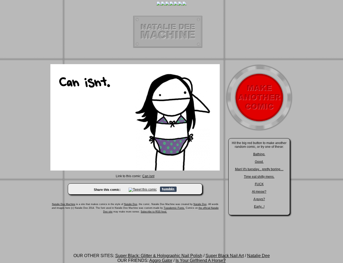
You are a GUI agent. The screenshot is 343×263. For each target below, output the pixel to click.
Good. (259, 162)
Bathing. (259, 154)
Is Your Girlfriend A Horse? (201, 260)
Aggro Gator (160, 260)
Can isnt (148, 176)
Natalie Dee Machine (63, 204)
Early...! (259, 206)
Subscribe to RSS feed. (154, 211)
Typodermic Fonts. (174, 208)
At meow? (259, 192)
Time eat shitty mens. (259, 177)
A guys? (259, 199)
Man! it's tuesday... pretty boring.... (259, 169)
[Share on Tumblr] (168, 191)
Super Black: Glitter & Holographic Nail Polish (158, 255)
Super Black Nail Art (225, 255)
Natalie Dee (130, 204)
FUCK (259, 184)
